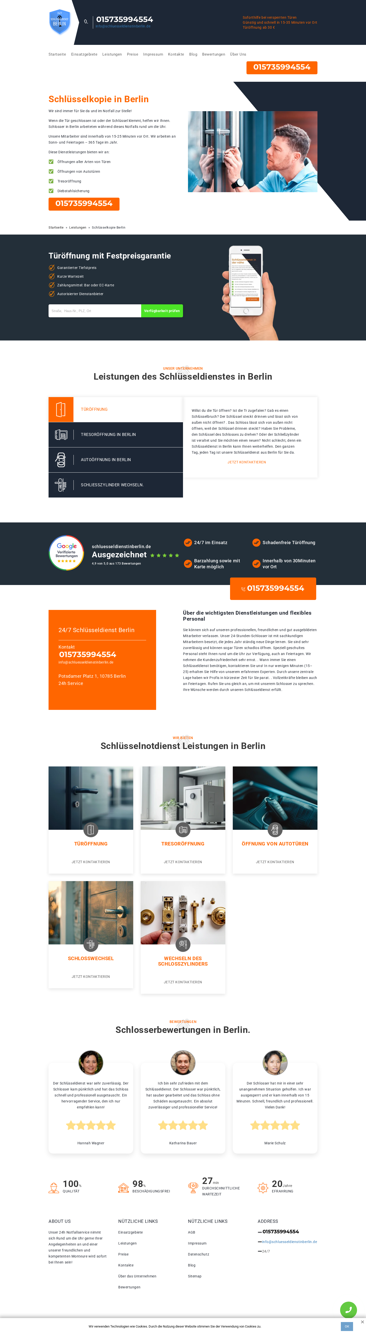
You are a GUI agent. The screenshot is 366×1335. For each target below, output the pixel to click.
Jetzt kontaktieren (247, 462)
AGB (191, 1232)
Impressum (153, 54)
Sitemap (195, 1276)
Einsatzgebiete (84, 54)
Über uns (238, 54)
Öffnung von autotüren (275, 843)
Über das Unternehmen (137, 1276)
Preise (132, 54)
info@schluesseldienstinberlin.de (123, 26)
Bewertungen (213, 54)
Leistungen (112, 54)
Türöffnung (91, 843)
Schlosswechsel (91, 958)
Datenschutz (198, 1254)
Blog (193, 54)
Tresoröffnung (182, 843)
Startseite (57, 54)
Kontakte (176, 54)
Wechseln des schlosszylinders (183, 961)
